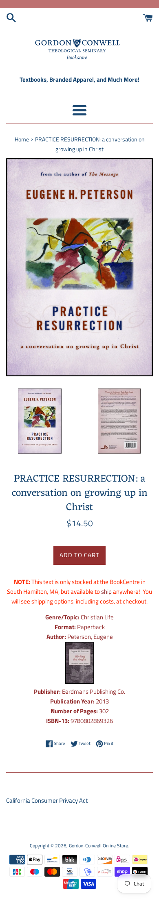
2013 (102, 701)
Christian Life (97, 617)
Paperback (91, 627)
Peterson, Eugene (90, 636)
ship (106, 591)
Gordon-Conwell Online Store (98, 845)
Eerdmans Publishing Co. (93, 691)
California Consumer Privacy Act (47, 800)
